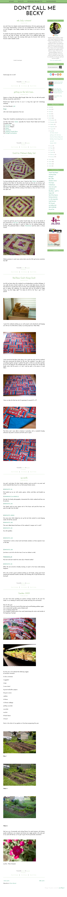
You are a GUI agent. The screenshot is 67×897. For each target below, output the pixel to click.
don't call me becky (35, 11)
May (51, 148)
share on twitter (33, 85)
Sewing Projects (35, 1)
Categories (51, 1)
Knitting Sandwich (53, 197)
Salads (16, 121)
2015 (50, 107)
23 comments (23, 469)
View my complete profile (55, 60)
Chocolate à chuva (53, 180)
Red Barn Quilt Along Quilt (24, 278)
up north (24, 478)
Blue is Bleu (51, 178)
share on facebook (14, 85)
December (52, 120)
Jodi (14, 106)
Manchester (8, 125)
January (52, 156)
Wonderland (28, 225)
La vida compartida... (53, 199)
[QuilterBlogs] (53, 246)
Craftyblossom (52, 184)
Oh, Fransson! (52, 203)
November (52, 122)
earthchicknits (52, 188)
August (52, 128)
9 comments (23, 83)
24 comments (23, 269)
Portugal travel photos (11, 133)
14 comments (23, 872)
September (52, 126)
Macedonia (8, 130)
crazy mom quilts (52, 186)
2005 (50, 166)
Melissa (34, 181)
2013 (50, 111)
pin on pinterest (24, 85)
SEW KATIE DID (52, 207)
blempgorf (51, 176)
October (52, 124)
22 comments (23, 584)
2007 (50, 161)
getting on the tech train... (24, 92)
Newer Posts (6, 880)
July (51, 131)
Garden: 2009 (24, 593)
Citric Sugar (51, 182)
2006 (50, 163)
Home (11, 1)
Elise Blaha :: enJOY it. (54, 190)
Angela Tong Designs (53, 172)
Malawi (7, 128)
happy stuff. (51, 193)
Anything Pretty (52, 174)
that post (15, 222)
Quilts (21, 1)
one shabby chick (52, 205)
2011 (50, 113)
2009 (50, 118)
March (51, 152)
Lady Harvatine (52, 201)
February (52, 154)
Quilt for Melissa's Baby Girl (24, 153)
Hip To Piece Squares (53, 195)
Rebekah (56, 35)
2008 (50, 159)
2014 (50, 109)
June (51, 145)
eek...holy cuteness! (24, 21)
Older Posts (41, 880)
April (51, 150)
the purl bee (51, 209)
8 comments (23, 144)
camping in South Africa (11, 131)
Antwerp (7, 126)
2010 (50, 116)
